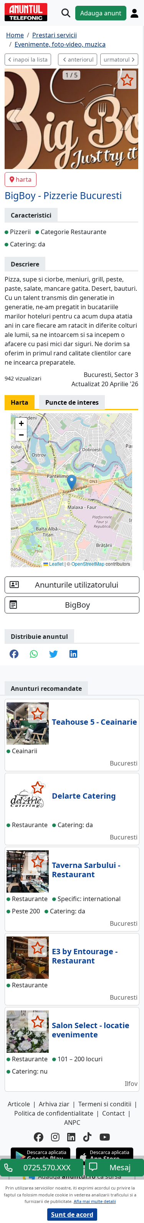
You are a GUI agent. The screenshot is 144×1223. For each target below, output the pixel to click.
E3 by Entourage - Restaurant (85, 956)
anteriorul (80, 59)
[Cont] (134, 13)
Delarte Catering (84, 796)
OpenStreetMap (87, 563)
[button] (71, 482)
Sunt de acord (72, 1214)
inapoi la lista (30, 59)
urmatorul (117, 59)
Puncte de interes (72, 402)
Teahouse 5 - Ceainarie (94, 722)
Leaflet (55, 563)
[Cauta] (65, 13)
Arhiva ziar (54, 1104)
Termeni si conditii (104, 1104)
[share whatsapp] (34, 654)
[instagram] (55, 1137)
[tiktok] (87, 1137)
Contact (113, 1113)
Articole (19, 1104)
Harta (19, 402)
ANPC (72, 1122)
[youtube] (104, 1137)
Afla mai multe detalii (95, 1201)
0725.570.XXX (47, 1167)
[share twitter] (53, 654)
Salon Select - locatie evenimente (90, 1030)
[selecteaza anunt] (127, 79)
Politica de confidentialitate (53, 1113)
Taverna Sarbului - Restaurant (86, 870)
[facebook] (38, 1137)
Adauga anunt (100, 13)
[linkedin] (71, 1137)
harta (23, 179)
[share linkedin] (73, 654)
